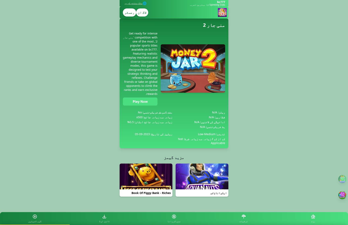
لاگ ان (142, 12)
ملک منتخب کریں (133, 3)
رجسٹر (129, 12)
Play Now (140, 101)
